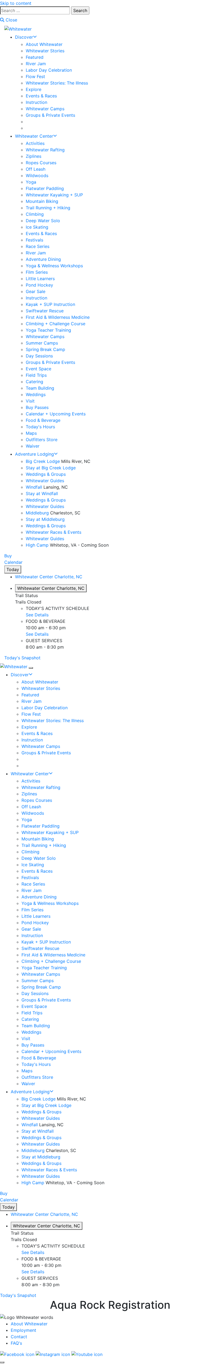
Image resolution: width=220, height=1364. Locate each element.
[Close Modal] (2, 1362)
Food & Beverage (43, 420)
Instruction (36, 102)
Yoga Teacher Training (48, 330)
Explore (33, 89)
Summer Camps (42, 343)
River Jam (36, 63)
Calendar (13, 562)
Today (12, 569)
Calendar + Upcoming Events (56, 413)
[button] (48, 576)
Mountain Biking (42, 201)
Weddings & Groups (46, 474)
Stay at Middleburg (45, 519)
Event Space (38, 368)
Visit (30, 401)
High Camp (37, 545)
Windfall (34, 487)
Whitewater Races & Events (53, 532)
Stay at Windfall (42, 493)
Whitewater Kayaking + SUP (54, 195)
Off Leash (35, 169)
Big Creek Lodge (43, 461)
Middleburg (37, 512)
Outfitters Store (41, 439)
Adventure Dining (43, 259)
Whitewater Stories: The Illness (57, 83)
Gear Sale (35, 291)
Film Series (37, 272)
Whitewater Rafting (45, 149)
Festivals (34, 240)
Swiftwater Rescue (45, 310)
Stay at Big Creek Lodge (51, 467)
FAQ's (16, 1343)
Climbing (35, 214)
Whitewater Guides (45, 480)
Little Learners (40, 278)
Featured (34, 57)
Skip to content (15, 3)
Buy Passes (37, 407)
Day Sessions (39, 356)
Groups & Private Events (50, 115)
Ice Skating (37, 227)
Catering (34, 381)
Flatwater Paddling (45, 188)
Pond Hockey (39, 285)
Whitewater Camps (45, 108)
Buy (8, 555)
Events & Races (41, 95)
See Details (37, 614)
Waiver (32, 446)
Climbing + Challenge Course (55, 323)
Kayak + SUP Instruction (50, 304)
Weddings (36, 394)
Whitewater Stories (45, 50)
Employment (23, 1330)
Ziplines (33, 156)
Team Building (40, 388)
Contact (19, 1336)
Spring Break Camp (45, 349)
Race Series (37, 246)
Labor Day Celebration (49, 70)
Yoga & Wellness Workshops (54, 265)
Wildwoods (37, 175)
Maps (31, 433)
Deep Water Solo (43, 220)
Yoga (31, 182)
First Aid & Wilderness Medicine (58, 317)
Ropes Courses (41, 162)
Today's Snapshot (22, 657)
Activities (35, 143)
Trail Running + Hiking (48, 207)
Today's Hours (40, 426)
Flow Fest (35, 76)
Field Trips (36, 375)
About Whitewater (44, 44)
